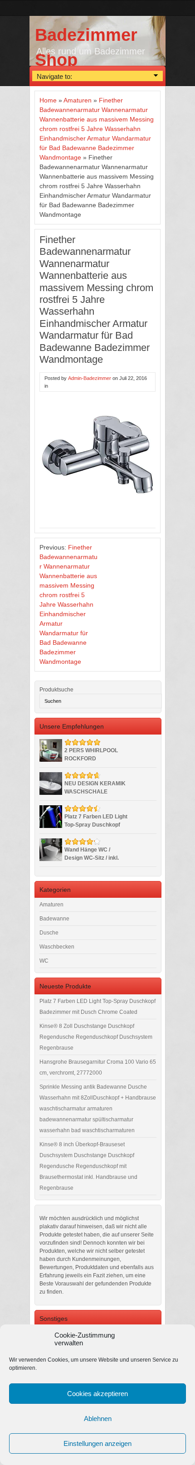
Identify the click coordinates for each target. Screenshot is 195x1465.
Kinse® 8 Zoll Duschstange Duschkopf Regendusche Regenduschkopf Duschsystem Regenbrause (95, 1037)
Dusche (48, 933)
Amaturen (77, 100)
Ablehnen (98, 1418)
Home (48, 100)
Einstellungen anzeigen (97, 1443)
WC (44, 961)
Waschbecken (56, 947)
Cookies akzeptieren (97, 1393)
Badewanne (54, 918)
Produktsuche (56, 689)
